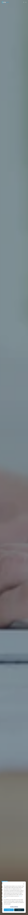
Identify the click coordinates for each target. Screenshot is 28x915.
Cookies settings (14, 906)
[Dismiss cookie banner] (23, 884)
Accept (8, 909)
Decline (19, 909)
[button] (23, 2)
